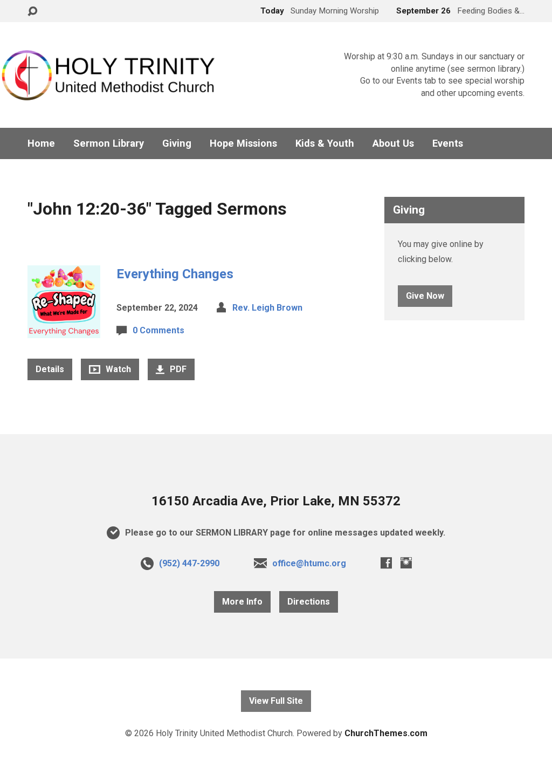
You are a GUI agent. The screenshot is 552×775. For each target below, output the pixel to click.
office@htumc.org (309, 563)
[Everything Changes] (63, 330)
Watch (117, 369)
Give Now (425, 296)
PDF (177, 369)
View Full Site (276, 701)
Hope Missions (243, 143)
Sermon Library (108, 143)
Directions (308, 601)
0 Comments (158, 330)
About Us (393, 143)
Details (50, 369)
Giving (176, 143)
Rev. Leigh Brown (267, 308)
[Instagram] (406, 562)
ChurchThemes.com (385, 733)
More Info (242, 601)
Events (447, 143)
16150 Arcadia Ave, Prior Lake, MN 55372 (276, 501)
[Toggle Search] (32, 11)
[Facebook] (386, 562)
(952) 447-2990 (189, 563)
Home (41, 143)
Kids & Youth (324, 143)
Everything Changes (174, 274)
